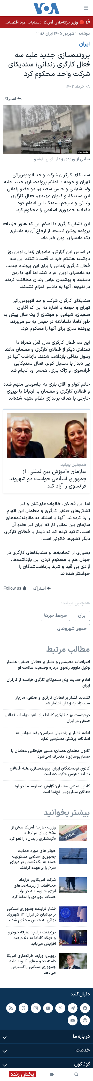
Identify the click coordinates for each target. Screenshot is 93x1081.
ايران (84, 44)
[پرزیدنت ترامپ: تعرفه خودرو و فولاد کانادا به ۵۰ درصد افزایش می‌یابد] (73, 938)
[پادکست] (85, 1020)
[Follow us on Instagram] (36, 1008)
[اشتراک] (73, 1020)
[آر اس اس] (11, 1008)
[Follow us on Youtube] (48, 1008)
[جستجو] (76, 1074)
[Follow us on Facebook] (85, 1008)
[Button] (12, 98)
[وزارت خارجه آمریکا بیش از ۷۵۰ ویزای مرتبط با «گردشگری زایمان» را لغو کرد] (73, 833)
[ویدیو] (52, 1074)
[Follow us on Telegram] (73, 1008)
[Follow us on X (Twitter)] (60, 1008)
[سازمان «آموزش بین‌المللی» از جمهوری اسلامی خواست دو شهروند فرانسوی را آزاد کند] (47, 435)
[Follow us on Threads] (23, 1008)
